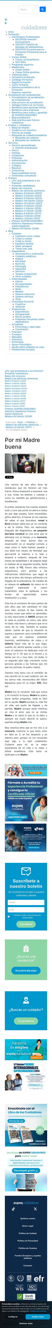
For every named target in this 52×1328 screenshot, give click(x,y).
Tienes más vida (23, 248)
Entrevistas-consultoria (24, 175)
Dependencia (22, 311)
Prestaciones (18, 309)
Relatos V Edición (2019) (28, 208)
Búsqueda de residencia (27, 140)
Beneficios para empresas (25, 110)
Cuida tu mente (23, 241)
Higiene (19, 258)
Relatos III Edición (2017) (28, 213)
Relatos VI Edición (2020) (28, 205)
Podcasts (16, 331)
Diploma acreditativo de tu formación (26, 88)
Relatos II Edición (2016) (28, 215)
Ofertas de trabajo (21, 132)
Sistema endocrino (25, 294)
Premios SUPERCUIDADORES (27, 220)
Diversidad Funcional (23, 301)
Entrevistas (17, 342)
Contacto (27, 1265)
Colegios (16, 165)
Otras (18, 299)
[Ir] (43, 9)
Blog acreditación (21, 117)
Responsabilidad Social (24, 173)
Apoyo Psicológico (22, 344)
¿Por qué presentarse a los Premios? (26, 181)
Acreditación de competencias (24, 94)
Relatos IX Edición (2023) (28, 198)
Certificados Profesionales (26, 36)
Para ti (15, 150)
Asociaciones (19, 163)
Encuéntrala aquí (26, 970)
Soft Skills (20, 62)
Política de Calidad (28, 1233)
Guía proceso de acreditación (27, 102)
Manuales (17, 336)
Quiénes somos (27, 1218)
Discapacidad (22, 314)
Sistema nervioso (24, 296)
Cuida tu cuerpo (23, 238)
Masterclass (18, 67)
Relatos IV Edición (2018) (28, 210)
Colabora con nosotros (24, 130)
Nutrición (20, 263)
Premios (12, 178)
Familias (16, 152)
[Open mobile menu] (6, 19)
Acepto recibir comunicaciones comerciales (27, 916)
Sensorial (20, 306)
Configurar (13, 1317)
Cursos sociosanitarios (27, 59)
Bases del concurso (22, 188)
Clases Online (22, 69)
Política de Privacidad (27, 1241)
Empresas (17, 157)
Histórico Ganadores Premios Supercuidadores (27, 224)
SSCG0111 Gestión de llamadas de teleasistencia (29, 45)
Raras (18, 289)
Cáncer (19, 281)
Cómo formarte (20, 84)
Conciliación (21, 329)
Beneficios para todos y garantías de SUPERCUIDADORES (29, 113)
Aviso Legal (27, 1226)
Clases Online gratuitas (27, 72)
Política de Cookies (28, 1248)
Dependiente (18, 251)
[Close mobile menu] (5, 23)
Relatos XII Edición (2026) (25, 228)
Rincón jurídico (23, 316)
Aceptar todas (38, 1317)
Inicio (11, 31)
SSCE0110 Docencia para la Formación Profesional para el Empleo (31, 52)
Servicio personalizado (24, 145)
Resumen (16, 168)
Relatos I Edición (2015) (27, 218)
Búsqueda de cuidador (27, 137)
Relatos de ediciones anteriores (28, 190)
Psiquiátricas (22, 286)
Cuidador (16, 233)
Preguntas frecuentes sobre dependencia (29, 320)
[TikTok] (13, 1209)
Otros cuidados (23, 276)
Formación (13, 34)
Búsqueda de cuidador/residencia (29, 135)
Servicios (13, 142)
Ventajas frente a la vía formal (27, 105)
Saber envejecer (23, 246)
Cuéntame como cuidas (27, 236)
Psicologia (20, 266)
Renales (19, 291)
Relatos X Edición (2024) (28, 195)
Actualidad (17, 324)
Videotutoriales (20, 74)
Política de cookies (38, 1311)
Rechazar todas (26, 1323)
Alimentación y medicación (29, 253)
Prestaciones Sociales (23, 349)
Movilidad (20, 261)
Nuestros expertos (21, 92)
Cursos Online (19, 57)
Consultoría (18, 170)
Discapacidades (23, 284)
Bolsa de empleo (20, 127)
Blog (10, 231)
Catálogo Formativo (22, 79)
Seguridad (20, 268)
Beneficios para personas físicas (29, 107)
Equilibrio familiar (24, 243)
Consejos (16, 334)
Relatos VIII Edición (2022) (29, 200)
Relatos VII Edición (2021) (28, 203)
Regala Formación (21, 82)
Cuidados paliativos (25, 256)
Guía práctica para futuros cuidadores (25, 121)
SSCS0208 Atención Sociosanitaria (25, 40)
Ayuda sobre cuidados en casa (28, 347)
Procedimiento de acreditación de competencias (28, 98)
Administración (19, 160)
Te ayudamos (26, 1021)
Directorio (17, 339)
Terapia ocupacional (25, 273)
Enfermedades (19, 278)
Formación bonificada (23, 77)
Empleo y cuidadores (19, 125)
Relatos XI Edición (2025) (28, 193)
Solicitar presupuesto (26, 147)
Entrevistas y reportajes (27, 326)
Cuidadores (18, 155)
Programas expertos (22, 64)
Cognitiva (20, 304)
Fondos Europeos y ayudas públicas (28, 1256)
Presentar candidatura (23, 185)
